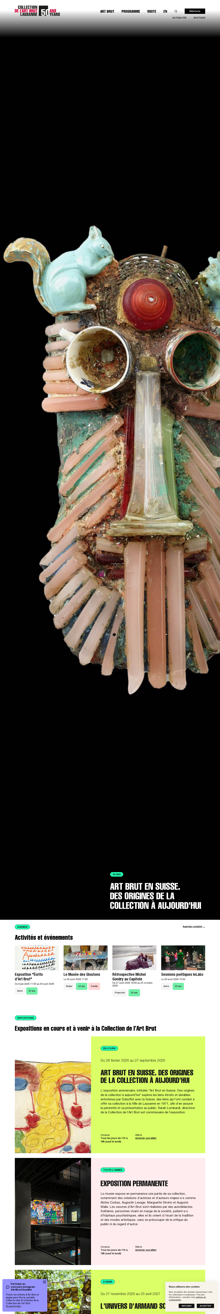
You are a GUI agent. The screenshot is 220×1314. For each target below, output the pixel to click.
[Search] (175, 11)
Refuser (186, 1306)
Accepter (205, 1306)
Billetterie (194, 11)
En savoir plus (13, 1306)
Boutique (199, 18)
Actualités (179, 18)
